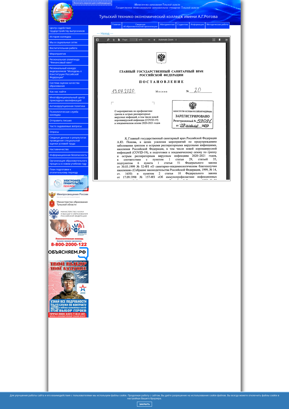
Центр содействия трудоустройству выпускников (67, 29)
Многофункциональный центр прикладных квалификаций (67, 99)
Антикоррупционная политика (67, 106)
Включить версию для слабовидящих (92, 3)
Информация (197, 24)
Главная (116, 24)
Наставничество (59, 149)
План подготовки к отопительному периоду (64, 171)
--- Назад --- (105, 33)
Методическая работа (217, 24)
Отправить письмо (61, 120)
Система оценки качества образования (64, 84)
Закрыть (144, 404)
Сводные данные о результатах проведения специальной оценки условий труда (68, 140)
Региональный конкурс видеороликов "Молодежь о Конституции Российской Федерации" (66, 73)
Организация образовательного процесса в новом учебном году (68, 162)
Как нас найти (58, 91)
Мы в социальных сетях (63, 42)
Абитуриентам (167, 24)
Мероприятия (58, 53)
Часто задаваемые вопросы (66, 126)
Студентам (182, 24)
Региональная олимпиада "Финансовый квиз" (64, 61)
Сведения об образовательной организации (140, 25)
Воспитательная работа (63, 48)
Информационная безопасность (68, 155)
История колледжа (60, 36)
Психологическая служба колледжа (64, 113)
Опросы (54, 131)
